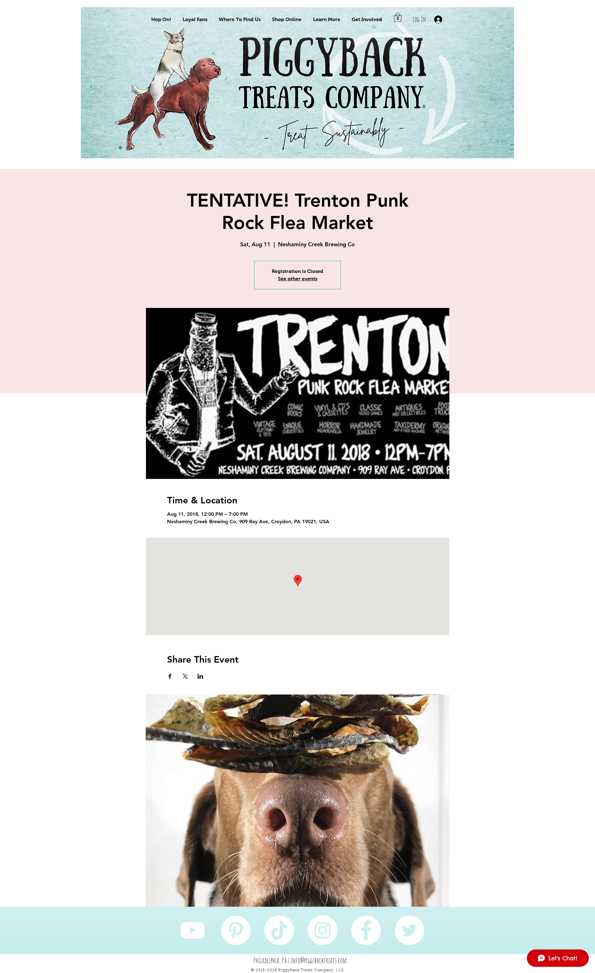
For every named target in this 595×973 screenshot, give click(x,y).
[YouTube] (192, 930)
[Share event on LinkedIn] (200, 676)
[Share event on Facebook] (170, 676)
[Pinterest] (236, 930)
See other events (297, 278)
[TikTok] (279, 930)
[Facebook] (366, 930)
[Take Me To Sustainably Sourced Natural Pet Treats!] (174, 103)
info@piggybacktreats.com (318, 960)
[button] (161, 19)
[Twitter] (409, 930)
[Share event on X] (185, 676)
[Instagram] (322, 930)
